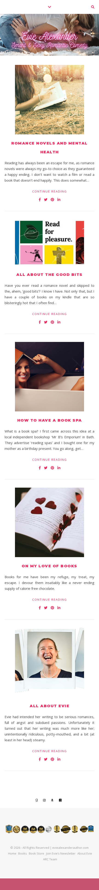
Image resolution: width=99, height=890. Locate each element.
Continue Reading (49, 191)
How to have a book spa (49, 420)
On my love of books (49, 566)
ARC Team (50, 859)
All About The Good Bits (49, 274)
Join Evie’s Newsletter (61, 853)
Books (22, 853)
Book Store (36, 853)
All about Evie (49, 706)
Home (12, 853)
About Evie (84, 853)
